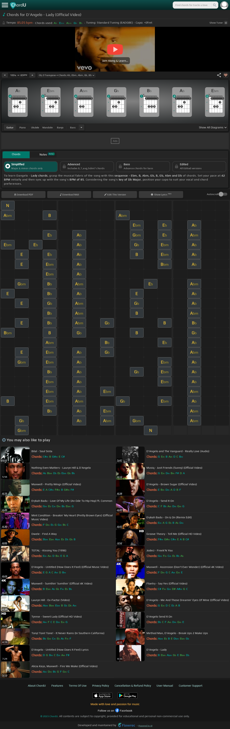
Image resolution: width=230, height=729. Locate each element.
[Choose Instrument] (81, 127)
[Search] (214, 5)
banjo (60, 127)
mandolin (47, 127)
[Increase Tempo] (32, 75)
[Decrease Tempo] (5, 75)
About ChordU (37, 685)
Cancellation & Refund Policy (133, 685)
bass (73, 127)
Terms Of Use (78, 685)
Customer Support (190, 685)
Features (57, 685)
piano (22, 127)
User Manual (165, 685)
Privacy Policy (100, 685)
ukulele (35, 127)
